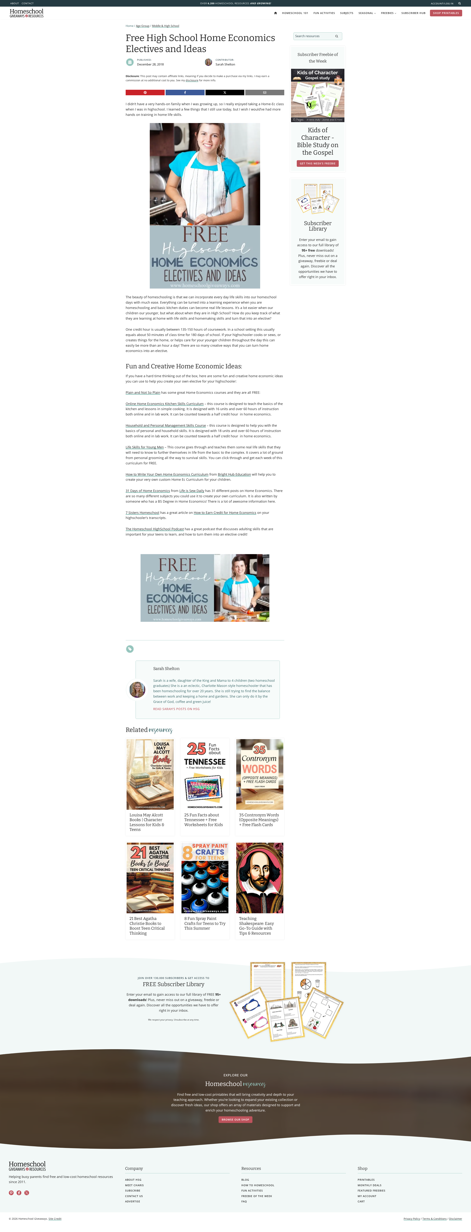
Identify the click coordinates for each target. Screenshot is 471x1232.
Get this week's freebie (318, 163)
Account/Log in (442, 3)
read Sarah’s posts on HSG (176, 709)
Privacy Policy (412, 1219)
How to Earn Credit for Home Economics (225, 512)
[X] (225, 92)
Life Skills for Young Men (145, 447)
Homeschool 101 (295, 13)
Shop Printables (446, 13)
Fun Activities (324, 13)
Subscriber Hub (413, 13)
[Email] (264, 92)
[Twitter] (26, 1192)
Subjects (346, 13)
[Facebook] (185, 92)
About (14, 3)
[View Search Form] (459, 3)
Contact (28, 3)
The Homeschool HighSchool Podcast (155, 529)
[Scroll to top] (458, 1221)
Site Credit (55, 1219)
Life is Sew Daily (191, 490)
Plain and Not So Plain (143, 392)
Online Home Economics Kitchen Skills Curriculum (165, 403)
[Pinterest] (145, 92)
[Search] (337, 36)
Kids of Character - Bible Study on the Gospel (318, 141)
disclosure (192, 80)
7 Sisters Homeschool (142, 512)
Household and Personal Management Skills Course (166, 425)
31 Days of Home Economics (148, 490)
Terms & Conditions (434, 1219)
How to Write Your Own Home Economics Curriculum (167, 474)
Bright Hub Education (234, 474)
